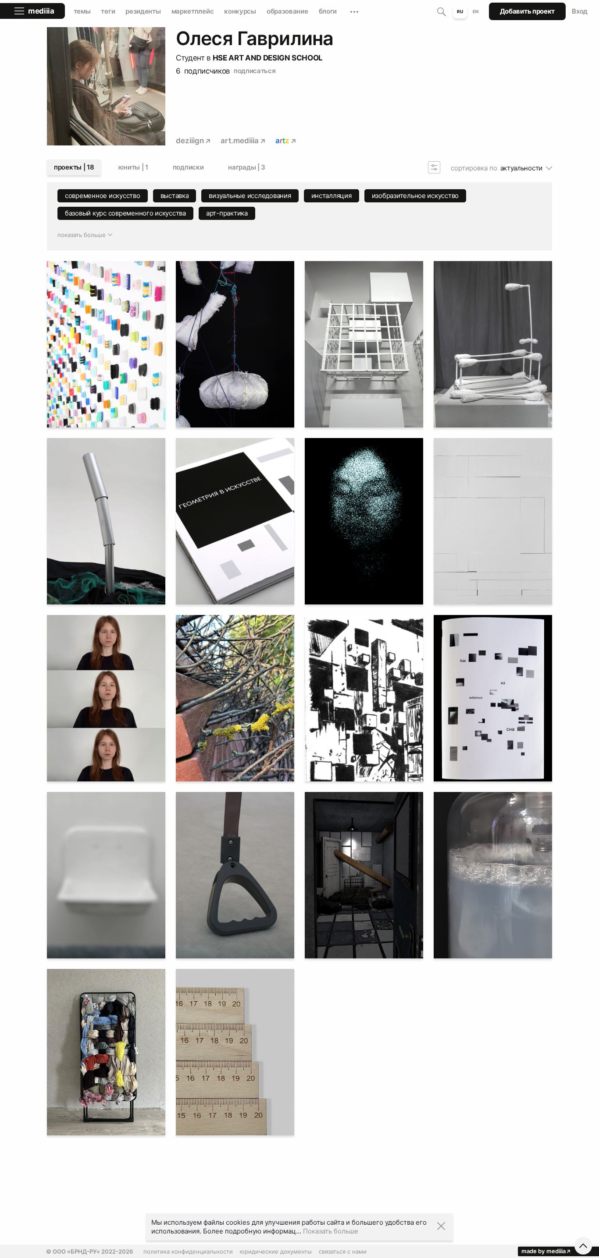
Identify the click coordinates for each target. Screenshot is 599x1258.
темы (82, 11)
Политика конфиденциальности (188, 1251)
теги (108, 11)
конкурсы (240, 11)
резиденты (142, 11)
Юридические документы (276, 1251)
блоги (328, 11)
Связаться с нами (343, 1251)
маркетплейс (192, 11)
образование (287, 11)
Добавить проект (527, 11)
